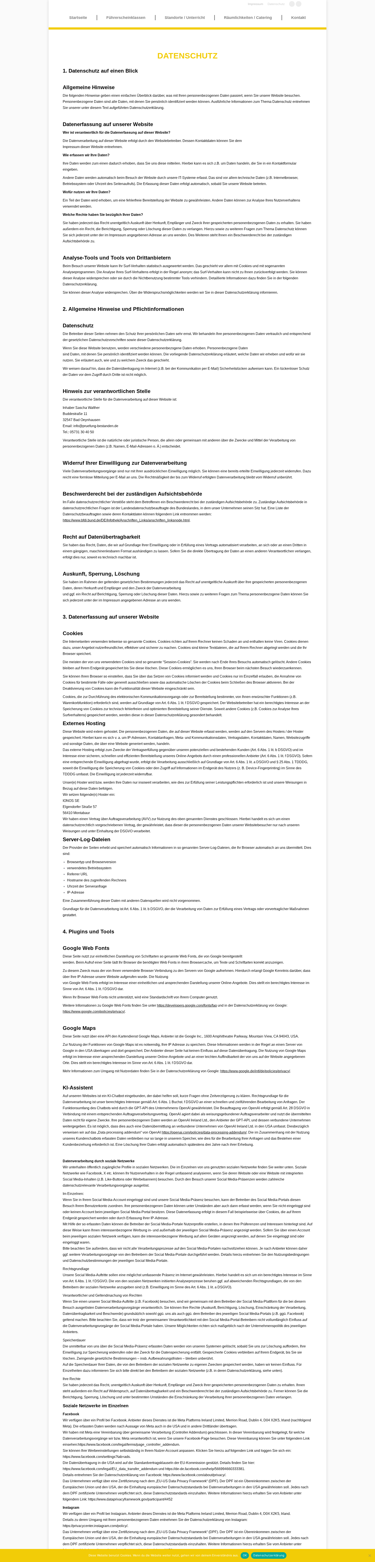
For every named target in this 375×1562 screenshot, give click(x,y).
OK (245, 1555)
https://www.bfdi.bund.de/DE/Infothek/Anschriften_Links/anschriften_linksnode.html (126, 520)
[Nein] (369, 1555)
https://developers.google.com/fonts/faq (187, 1005)
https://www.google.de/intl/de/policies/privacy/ (255, 1071)
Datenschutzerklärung (268, 1555)
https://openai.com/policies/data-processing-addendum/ (204, 1132)
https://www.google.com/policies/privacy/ (94, 1011)
